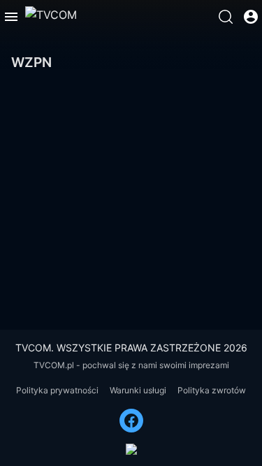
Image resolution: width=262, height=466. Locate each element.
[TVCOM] (51, 16)
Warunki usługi (138, 390)
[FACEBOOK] (131, 420)
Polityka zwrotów (211, 390)
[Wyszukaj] (225, 16)
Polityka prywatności (57, 390)
